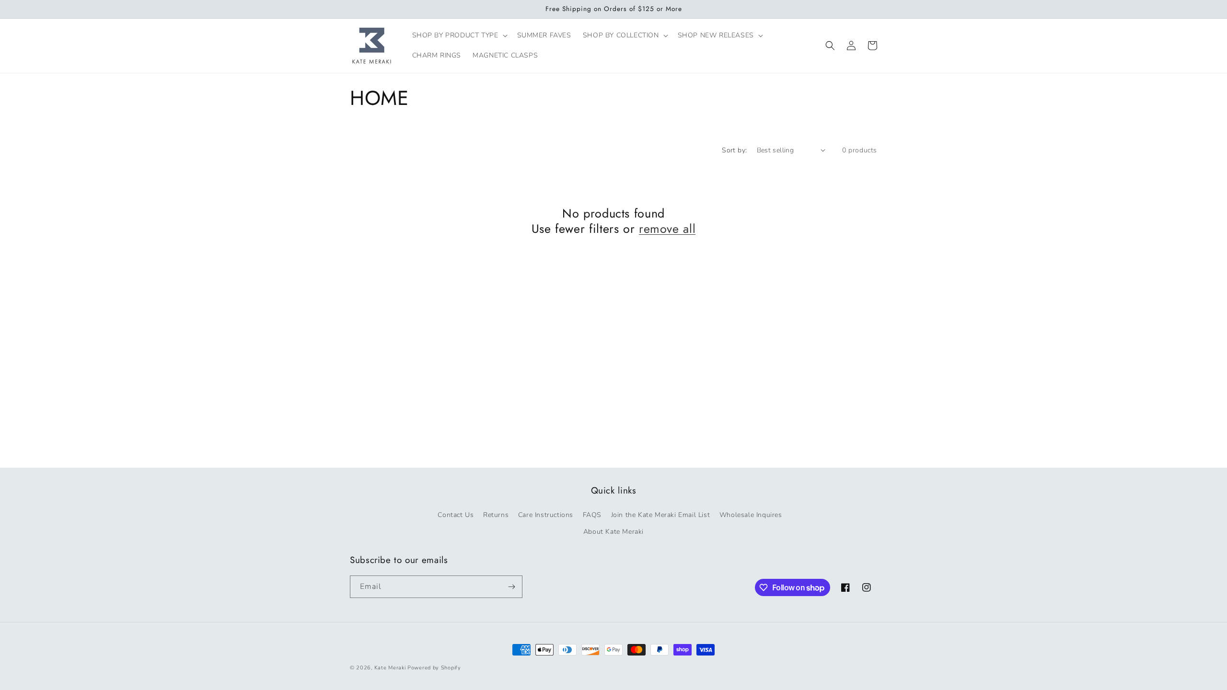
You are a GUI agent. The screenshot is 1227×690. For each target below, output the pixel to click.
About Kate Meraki (613, 531)
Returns (496, 514)
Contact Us (456, 514)
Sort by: (734, 150)
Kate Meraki (390, 667)
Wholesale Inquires (750, 514)
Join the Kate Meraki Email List (660, 514)
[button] (458, 35)
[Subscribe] (511, 586)
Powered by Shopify (434, 667)
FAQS (592, 514)
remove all (667, 228)
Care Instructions (545, 514)
